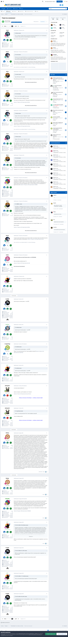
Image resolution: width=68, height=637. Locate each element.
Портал (3, 11)
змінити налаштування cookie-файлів (35, 634)
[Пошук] (66, 9)
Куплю (55, 83)
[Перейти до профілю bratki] (7, 258)
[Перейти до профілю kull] (52, 220)
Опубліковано (19, 30)
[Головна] (1, 1)
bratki (7, 254)
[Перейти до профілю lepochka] (52, 228)
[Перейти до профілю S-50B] (51, 155)
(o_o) (56, 112)
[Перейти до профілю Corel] (7, 34)
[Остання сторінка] (18, 26)
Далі (16, 26)
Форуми (8, 11)
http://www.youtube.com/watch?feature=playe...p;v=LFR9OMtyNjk (25, 257)
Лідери (22, 8)
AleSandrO (7, 385)
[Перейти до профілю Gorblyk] (7, 302)
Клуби (37, 11)
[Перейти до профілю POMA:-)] (51, 93)
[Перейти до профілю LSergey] (3, 21)
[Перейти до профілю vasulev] (52, 28)
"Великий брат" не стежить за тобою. (60, 148)
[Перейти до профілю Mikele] (52, 212)
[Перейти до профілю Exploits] (52, 203)
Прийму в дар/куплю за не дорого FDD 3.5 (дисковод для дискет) (58, 78)
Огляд (4, 8)
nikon (7, 71)
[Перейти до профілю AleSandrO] (7, 389)
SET (23, 550)
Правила (14, 11)
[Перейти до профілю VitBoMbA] (7, 181)
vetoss (7, 51)
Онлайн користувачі (29, 11)
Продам (55, 102)
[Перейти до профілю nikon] (7, 75)
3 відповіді (60, 216)
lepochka (55, 227)
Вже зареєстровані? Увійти (50, 1)
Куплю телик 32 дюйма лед (58, 122)
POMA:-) (56, 94)
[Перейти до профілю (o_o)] (51, 111)
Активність (10, 8)
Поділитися (36, 21)
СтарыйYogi (7, 343)
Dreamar (54, 160)
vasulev (54, 27)
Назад (5, 26)
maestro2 (56, 130)
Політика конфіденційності (30, 633)
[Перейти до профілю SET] (7, 280)
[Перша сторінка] (2, 26)
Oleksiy (7, 432)
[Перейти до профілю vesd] (51, 99)
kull (54, 219)
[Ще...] (47, 30)
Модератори (21, 11)
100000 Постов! (55, 150)
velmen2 (56, 123)
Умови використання (22, 633)
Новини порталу (56, 107)
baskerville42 (57, 81)
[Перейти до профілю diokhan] (7, 328)
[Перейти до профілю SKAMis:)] (51, 146)
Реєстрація (59, 1)
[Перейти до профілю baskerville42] (51, 78)
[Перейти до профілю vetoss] (7, 55)
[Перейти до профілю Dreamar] (51, 160)
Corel (7, 30)
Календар (16, 8)
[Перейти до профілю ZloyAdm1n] (51, 105)
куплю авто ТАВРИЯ (56, 116)
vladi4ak (54, 151)
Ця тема (62, 8)
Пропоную (55, 96)
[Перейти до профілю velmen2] (51, 123)
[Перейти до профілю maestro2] (51, 117)
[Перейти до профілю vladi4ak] (51, 151)
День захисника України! (58, 104)
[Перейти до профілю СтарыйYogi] (7, 347)
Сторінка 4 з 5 (23, 26)
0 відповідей (61, 208)
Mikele (54, 211)
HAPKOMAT (40, 471)
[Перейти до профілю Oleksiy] (7, 436)
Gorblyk (7, 299)
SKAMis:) (54, 195)
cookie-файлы (3, 634)
